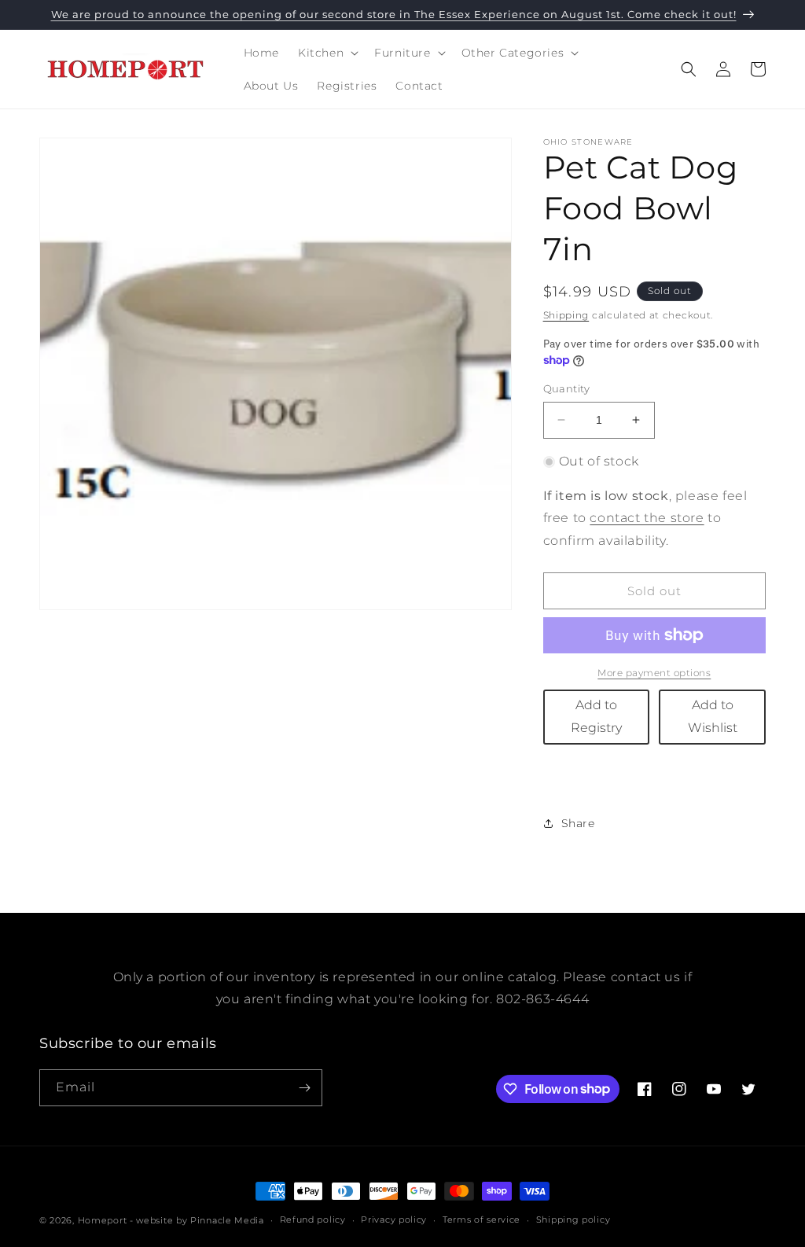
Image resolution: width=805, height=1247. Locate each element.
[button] (327, 52)
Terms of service (481, 1219)
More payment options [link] (654, 673)
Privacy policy (394, 1219)
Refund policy (313, 1219)
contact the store (647, 517)
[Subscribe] (304, 1087)
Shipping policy (573, 1219)
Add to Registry (596, 716)
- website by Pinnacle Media (197, 1220)
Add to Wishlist (712, 716)
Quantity (566, 388)
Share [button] (578, 823)
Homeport (102, 1220)
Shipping (566, 315)
